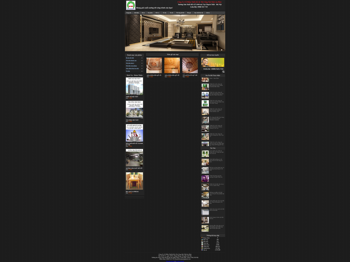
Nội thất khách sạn (131, 60)
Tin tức (171, 12)
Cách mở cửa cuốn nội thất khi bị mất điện (217, 209)
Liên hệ (208, 12)
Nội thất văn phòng (131, 66)
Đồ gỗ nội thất (130, 58)
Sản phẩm (150, 12)
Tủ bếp (128, 71)
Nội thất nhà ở (130, 63)
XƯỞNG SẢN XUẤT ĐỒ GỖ (134, 168)
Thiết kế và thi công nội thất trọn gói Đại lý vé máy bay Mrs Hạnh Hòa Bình (217, 92)
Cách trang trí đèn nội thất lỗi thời (216, 218)
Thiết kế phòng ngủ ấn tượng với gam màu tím (216, 176)
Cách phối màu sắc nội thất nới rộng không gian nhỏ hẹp (217, 202)
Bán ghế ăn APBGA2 (132, 191)
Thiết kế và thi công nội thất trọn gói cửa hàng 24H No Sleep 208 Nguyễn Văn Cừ (217, 142)
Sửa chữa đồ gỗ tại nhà (132, 68)
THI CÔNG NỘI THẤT (132, 120)
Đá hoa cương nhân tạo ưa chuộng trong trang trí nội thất (217, 169)
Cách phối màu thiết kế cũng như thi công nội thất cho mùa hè (216, 152)
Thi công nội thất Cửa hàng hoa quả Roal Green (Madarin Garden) (217, 117)
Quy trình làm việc (198, 12)
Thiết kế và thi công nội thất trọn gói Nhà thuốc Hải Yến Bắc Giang (217, 100)
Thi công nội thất (180, 12)
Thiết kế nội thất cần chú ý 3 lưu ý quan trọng (217, 184)
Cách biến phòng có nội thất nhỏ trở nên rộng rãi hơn (216, 160)
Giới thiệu (136, 12)
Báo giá (189, 12)
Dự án (143, 12)
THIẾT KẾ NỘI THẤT (132, 96)
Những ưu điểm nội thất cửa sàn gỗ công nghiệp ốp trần (217, 194)
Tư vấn (164, 12)
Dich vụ (157, 12)
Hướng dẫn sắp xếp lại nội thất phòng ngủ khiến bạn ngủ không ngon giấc (217, 227)
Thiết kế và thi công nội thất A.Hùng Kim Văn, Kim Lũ (217, 133)
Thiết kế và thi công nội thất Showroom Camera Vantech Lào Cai (216, 125)
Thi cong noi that (170, 261)
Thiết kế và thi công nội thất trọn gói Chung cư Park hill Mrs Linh (216, 108)
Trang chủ (128, 12)
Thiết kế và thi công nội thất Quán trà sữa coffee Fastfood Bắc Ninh (216, 83)
